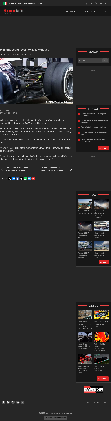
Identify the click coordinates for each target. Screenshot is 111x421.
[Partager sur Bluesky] (13, 178)
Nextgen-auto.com (51, 413)
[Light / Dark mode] (105, 11)
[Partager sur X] (9, 178)
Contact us (105, 402)
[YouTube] (101, 3)
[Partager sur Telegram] (29, 178)
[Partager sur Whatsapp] (25, 178)
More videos (102, 379)
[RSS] (106, 3)
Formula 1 (71, 11)
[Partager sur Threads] (21, 178)
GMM (8, 111)
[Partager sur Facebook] (17, 178)
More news (103, 148)
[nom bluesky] (91, 3)
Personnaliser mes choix (56, 418)
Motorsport (90, 11)
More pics (103, 262)
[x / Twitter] (96, 3)
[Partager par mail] (33, 178)
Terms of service (93, 402)
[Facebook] (86, 3)
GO (105, 60)
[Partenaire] (93, 389)
